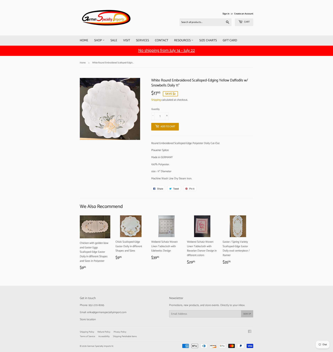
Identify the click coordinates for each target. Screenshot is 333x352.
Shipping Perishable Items (125, 336)
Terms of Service (87, 336)
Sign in (226, 14)
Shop (98, 40)
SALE (113, 40)
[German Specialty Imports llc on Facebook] (249, 332)
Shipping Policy (87, 332)
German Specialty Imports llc (100, 346)
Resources (182, 40)
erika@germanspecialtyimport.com (106, 312)
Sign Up (247, 314)
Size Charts (208, 40)
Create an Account (243, 14)
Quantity (155, 109)
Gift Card (230, 40)
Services (142, 40)
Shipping (156, 100)
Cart (247, 22)
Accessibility (104, 336)
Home (84, 40)
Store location (88, 319)
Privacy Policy (120, 332)
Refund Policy (103, 332)
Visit (126, 40)
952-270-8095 (96, 305)
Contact (161, 40)
